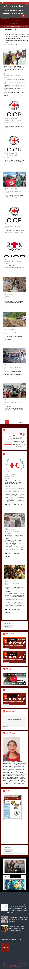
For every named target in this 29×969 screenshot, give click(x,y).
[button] (23, 16)
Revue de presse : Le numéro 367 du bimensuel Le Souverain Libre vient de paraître (14, 537)
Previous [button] (6, 876)
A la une (6, 92)
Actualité (12, 92)
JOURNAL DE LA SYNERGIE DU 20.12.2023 (18, 650)
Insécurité (18, 92)
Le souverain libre (12, 73)
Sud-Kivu (7, 556)
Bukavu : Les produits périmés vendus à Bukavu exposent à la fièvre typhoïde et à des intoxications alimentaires (14, 589)
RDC (23, 92)
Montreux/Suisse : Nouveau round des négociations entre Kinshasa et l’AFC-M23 (14, 862)
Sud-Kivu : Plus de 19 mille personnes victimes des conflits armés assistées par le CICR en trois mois (14, 126)
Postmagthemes (17, 966)
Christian (11, 294)
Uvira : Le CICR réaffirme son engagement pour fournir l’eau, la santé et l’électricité (14, 266)
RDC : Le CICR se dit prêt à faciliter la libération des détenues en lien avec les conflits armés (14, 338)
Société (6, 95)
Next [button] (23, 876)
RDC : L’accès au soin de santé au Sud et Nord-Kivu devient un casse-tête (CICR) (14, 231)
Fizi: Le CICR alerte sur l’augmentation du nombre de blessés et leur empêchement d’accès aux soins (14, 162)
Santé (21, 504)
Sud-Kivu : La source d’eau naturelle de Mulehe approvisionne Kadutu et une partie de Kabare (14, 302)
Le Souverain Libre (13, 6)
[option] (14, 442)
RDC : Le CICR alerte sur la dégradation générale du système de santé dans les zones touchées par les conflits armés (14, 408)
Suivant (21, 422)
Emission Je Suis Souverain (15, 706)
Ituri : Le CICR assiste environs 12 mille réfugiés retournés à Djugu (14, 196)
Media (18, 553)
